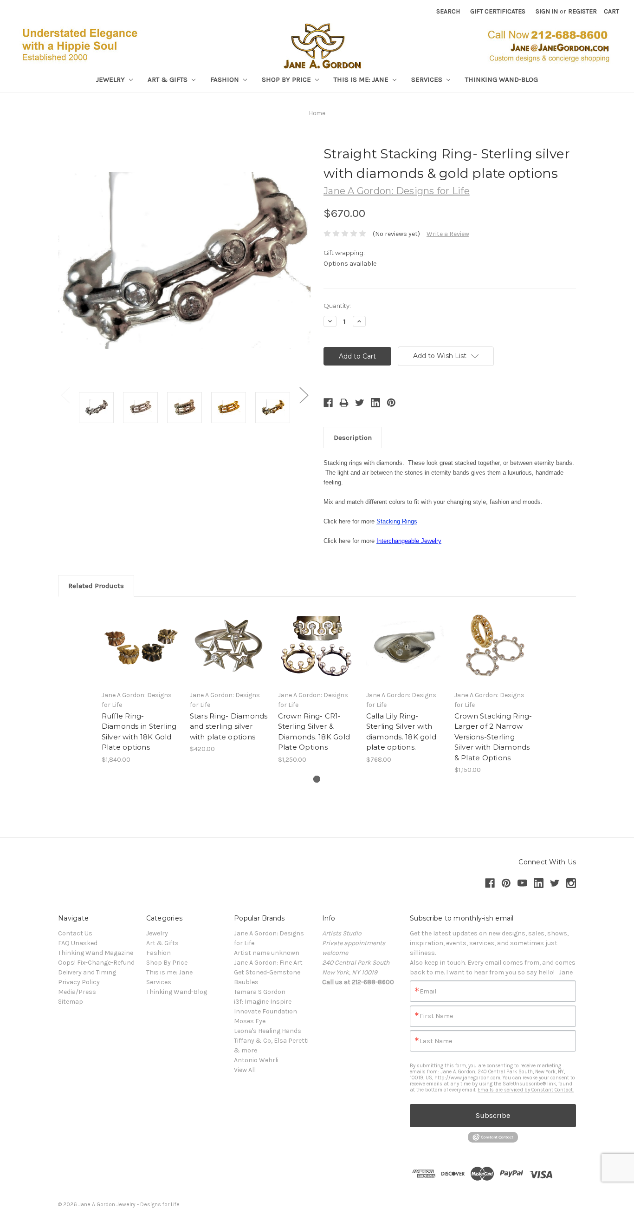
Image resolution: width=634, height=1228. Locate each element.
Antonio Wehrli (256, 1060)
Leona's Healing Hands (267, 1031)
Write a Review (448, 234)
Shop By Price (287, 79)
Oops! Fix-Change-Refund (96, 963)
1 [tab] (316, 779)
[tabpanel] (141, 685)
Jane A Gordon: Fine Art (268, 963)
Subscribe (493, 1115)
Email (428, 991)
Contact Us (75, 933)
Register (582, 11)
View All (245, 1070)
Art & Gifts (168, 79)
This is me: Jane (362, 79)
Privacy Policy (79, 982)
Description (353, 437)
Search (448, 11)
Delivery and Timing (87, 972)
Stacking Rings (396, 521)
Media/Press (77, 992)
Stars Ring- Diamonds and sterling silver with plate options (229, 726)
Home (317, 113)
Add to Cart (405, 654)
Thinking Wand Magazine (95, 953)
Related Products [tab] (96, 585)
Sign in (547, 11)
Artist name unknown (266, 953)
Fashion (225, 79)
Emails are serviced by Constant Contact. (526, 1090)
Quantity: (337, 305)
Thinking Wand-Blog (501, 79)
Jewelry (111, 79)
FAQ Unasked (77, 943)
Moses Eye (249, 1021)
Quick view (140, 637)
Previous (65, 395)
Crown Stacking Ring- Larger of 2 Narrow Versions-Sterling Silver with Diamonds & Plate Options (493, 737)
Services (427, 79)
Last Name (436, 1041)
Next (303, 395)
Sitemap (70, 1002)
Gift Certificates (497, 11)
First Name (436, 1016)
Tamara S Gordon (259, 992)
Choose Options (140, 654)
